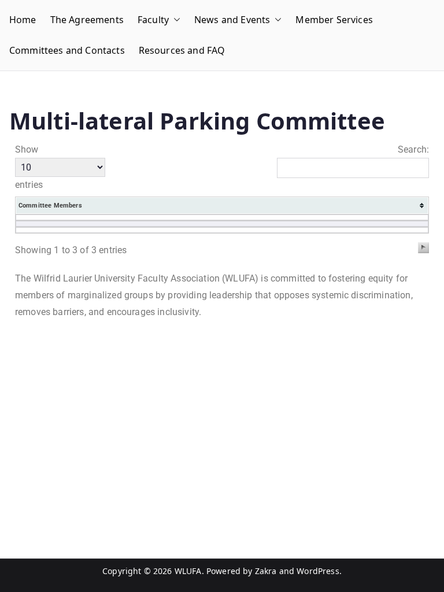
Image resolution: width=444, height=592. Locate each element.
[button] (174, 20)
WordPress (318, 570)
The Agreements (87, 19)
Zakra (266, 570)
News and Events (232, 19)
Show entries (29, 167)
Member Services (333, 19)
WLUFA (188, 570)
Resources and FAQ (182, 50)
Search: (413, 149)
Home (22, 19)
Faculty (153, 19)
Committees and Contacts (67, 50)
